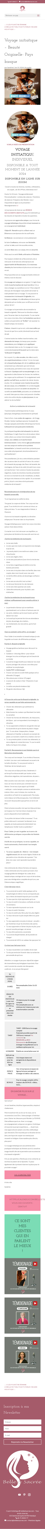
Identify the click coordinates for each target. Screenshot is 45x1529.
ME (22, 1175)
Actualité (28, 67)
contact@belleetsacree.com (17, 1520)
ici (17, 205)
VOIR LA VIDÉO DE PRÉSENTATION (20, 144)
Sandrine (10, 67)
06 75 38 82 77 (13, 1)
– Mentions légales (33, 1520)
